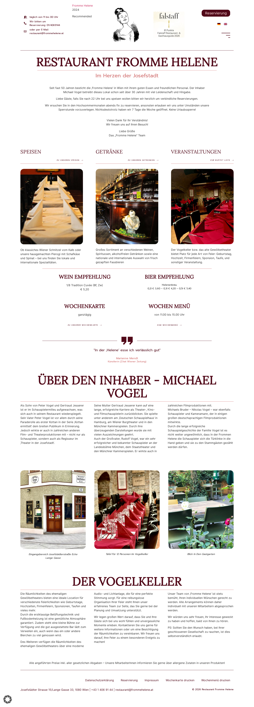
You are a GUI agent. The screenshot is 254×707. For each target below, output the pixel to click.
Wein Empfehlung (85, 276)
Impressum (152, 680)
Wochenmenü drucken (215, 680)
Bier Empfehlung (169, 276)
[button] (7, 699)
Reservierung (129, 680)
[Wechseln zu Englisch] (225, 23)
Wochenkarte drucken (180, 680)
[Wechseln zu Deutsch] (219, 23)
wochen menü (169, 306)
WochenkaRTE (84, 306)
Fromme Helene (82, 5)
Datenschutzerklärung (99, 680)
